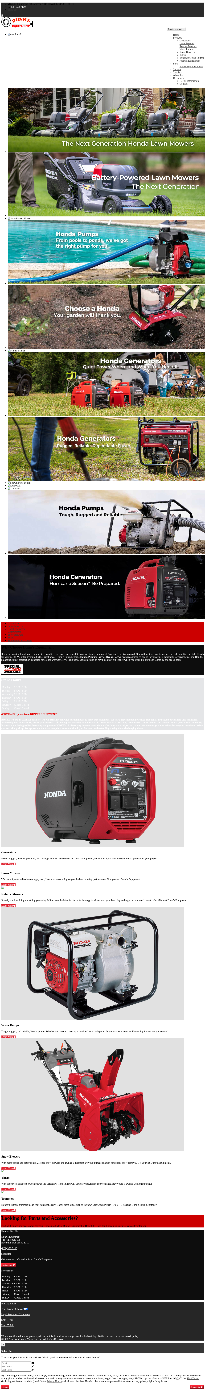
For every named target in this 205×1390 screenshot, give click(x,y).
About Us (178, 75)
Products (177, 37)
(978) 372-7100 (18, 6)
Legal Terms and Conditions (15, 1314)
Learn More (7, 864)
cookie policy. (132, 1336)
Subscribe (7, 1265)
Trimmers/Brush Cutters (192, 57)
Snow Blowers (187, 52)
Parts (175, 63)
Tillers (183, 55)
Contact (183, 83)
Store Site (12, 9)
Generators (185, 40)
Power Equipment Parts (191, 66)
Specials (177, 72)
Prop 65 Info (7, 1325)
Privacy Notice (8, 1303)
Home (176, 34)
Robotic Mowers (188, 46)
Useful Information (189, 81)
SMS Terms (7, 1319)
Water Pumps (186, 49)
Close (5, 1387)
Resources (178, 78)
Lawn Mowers (187, 43)
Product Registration (190, 60)
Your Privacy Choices (12, 1309)
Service (177, 69)
